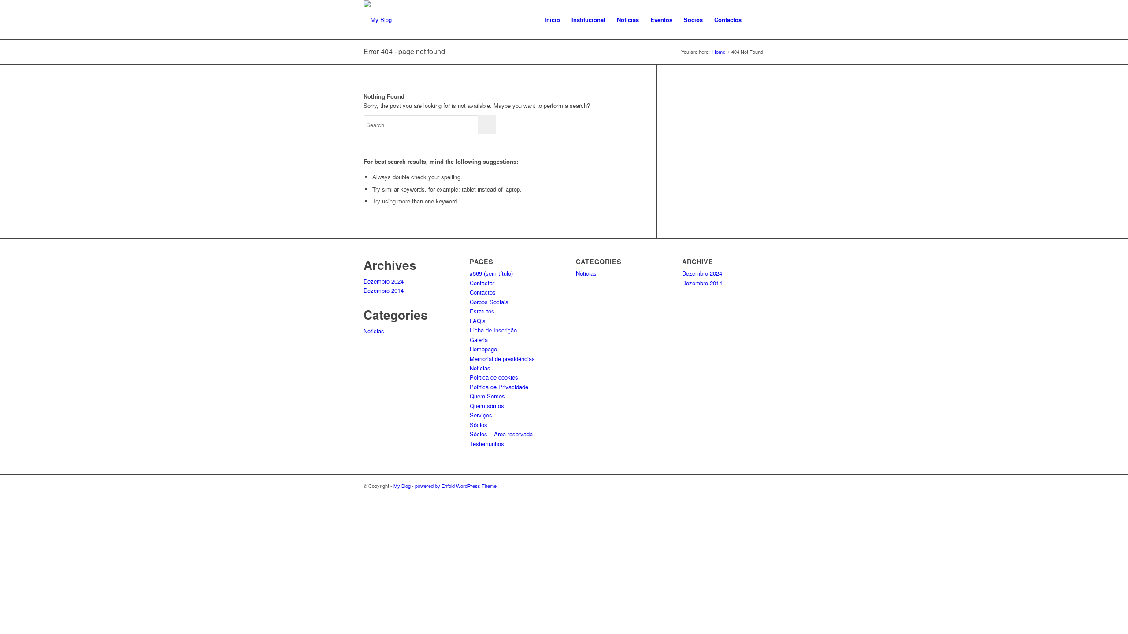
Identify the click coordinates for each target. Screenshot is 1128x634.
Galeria (479, 339)
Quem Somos (487, 396)
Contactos (483, 292)
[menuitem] (552, 19)
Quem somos (487, 406)
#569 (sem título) (491, 273)
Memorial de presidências (502, 358)
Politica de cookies (494, 377)
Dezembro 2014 (384, 290)
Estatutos (482, 311)
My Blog (402, 485)
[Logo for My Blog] (378, 19)
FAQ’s (478, 321)
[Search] (755, 19)
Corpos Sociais (489, 302)
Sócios (478, 424)
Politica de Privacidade (499, 387)
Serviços (481, 415)
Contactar (482, 283)
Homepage (483, 349)
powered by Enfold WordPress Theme (456, 485)
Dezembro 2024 (384, 281)
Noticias (374, 331)
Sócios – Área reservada (501, 434)
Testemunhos (487, 443)
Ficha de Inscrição (493, 330)
